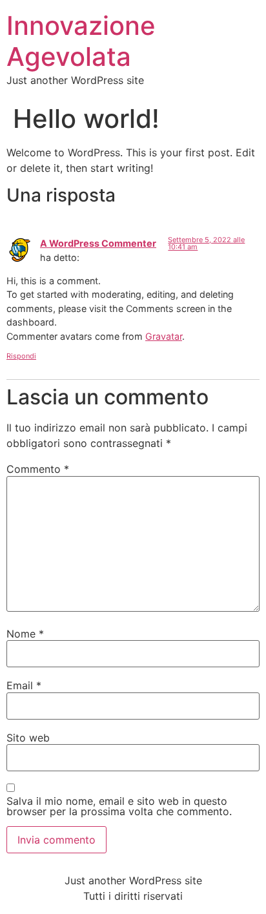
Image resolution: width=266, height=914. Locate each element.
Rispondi (21, 355)
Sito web (28, 737)
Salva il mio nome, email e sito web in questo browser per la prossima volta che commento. (119, 806)
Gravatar (163, 336)
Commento (37, 469)
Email (23, 685)
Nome (25, 633)
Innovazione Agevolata (81, 41)
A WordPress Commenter (98, 243)
